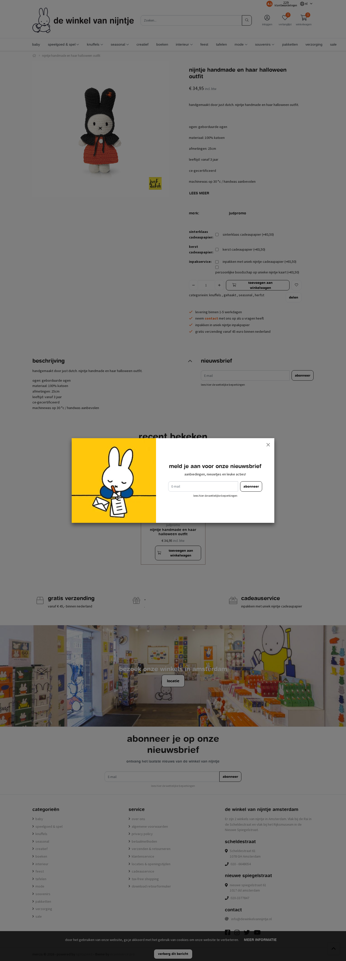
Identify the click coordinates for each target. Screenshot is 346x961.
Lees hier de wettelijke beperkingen (215, 495)
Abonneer (251, 486)
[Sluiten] (268, 444)
